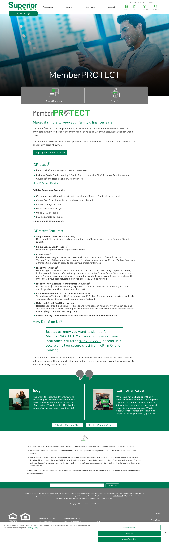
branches (109, 498)
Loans (69, 7)
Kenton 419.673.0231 (72, 518)
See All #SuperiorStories (101, 425)
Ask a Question (54, 101)
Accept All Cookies (129, 539)
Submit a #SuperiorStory (68, 425)
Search (156, 9)
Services (90, 7)
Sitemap (158, 514)
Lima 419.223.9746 (45, 521)
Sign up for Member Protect (50, 152)
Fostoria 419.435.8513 (72, 521)
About (111, 7)
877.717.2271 (90, 341)
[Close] (165, 532)
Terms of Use (156, 517)
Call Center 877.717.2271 (47, 518)
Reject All (129, 533)
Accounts (48, 7)
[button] (23, 13)
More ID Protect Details (45, 183)
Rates (126, 9)
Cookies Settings (129, 527)
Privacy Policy (156, 520)
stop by (94, 336)
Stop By (115, 101)
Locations (144, 9)
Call (134, 9)
